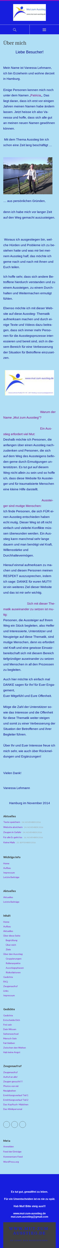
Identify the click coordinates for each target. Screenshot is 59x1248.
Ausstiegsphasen (15, 967)
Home (6, 863)
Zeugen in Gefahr (12, 832)
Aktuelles (8, 897)
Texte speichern (11, 822)
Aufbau (7, 868)
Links (6, 990)
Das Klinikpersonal (12, 1109)
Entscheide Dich (11, 1020)
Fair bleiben (9, 1043)
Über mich (11, 944)
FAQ (5, 981)
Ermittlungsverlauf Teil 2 (15, 1099)
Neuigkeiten (9, 1090)
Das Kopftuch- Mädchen (15, 1104)
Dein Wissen (9, 1029)
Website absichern (13, 827)
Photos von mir (11, 1086)
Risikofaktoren (13, 972)
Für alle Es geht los (12, 837)
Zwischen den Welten (14, 1047)
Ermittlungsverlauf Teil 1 (15, 1095)
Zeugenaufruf (10, 986)
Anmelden (8, 1146)
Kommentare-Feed (13, 1156)
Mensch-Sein (10, 1038)
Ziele (8, 949)
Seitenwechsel (11, 1033)
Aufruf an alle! (10, 1076)
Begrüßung (11, 940)
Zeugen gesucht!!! (13, 1081)
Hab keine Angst (11, 1052)
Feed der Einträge (12, 1151)
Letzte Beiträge (11, 877)
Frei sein (7, 1024)
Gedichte (8, 977)
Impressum (9, 872)
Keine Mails (9, 842)
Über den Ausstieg (13, 954)
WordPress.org (11, 1161)
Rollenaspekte (13, 963)
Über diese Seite (11, 935)
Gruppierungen (13, 958)
